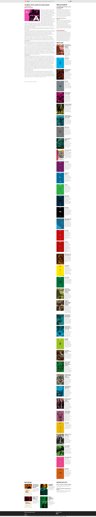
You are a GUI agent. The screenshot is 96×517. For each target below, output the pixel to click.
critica (43, 1)
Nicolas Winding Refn (68, 457)
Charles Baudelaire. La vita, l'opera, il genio (50, 498)
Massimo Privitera (64, 31)
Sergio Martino (67, 265)
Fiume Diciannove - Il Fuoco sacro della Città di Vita (68, 70)
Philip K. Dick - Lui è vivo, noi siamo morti (68, 254)
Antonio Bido (67, 161)
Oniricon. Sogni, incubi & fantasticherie (35, 497)
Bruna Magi (58, 19)
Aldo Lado (66, 81)
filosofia (34, 1)
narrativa (45, 1)
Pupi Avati (66, 241)
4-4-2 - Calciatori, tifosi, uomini (67, 446)
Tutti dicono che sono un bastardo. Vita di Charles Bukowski (36, 486)
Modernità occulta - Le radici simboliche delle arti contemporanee (68, 376)
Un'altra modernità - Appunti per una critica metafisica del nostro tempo (68, 327)
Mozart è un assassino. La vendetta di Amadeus (63, 484)
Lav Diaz (66, 184)
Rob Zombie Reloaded (67, 339)
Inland (50, 1)
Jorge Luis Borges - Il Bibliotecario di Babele (68, 139)
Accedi (68, 1)
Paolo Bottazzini (27, 6)
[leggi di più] (61, 516)
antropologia (39, 1)
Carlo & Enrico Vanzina (67, 173)
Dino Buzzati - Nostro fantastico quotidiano (68, 104)
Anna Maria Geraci (59, 8)
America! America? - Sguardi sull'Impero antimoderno (68, 387)
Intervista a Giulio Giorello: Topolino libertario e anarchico (63, 489)
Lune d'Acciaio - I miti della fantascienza (68, 219)
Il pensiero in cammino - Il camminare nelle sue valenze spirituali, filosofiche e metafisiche (68, 302)
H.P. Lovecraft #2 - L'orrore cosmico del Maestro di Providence (68, 46)
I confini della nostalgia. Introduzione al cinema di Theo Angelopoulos (63, 7)
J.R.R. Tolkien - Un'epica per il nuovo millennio (68, 351)
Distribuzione (25, 514)
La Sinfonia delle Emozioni (60, 30)
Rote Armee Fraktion (68, 150)
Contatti (25, 515)
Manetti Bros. (67, 207)
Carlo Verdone (67, 277)
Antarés (48, 1)
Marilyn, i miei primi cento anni (61, 18)
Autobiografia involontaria (50, 485)
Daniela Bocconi (59, 31)
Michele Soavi (67, 468)
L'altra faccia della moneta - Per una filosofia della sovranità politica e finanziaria (68, 363)
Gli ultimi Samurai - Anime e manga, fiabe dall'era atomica (68, 116)
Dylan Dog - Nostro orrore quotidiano (67, 93)
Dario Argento (67, 422)
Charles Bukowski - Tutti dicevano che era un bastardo (68, 412)
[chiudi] (65, 516)
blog (52, 1)
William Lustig (67, 127)
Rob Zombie (67, 230)
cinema (37, 1)
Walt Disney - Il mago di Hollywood (68, 435)
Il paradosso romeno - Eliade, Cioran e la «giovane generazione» (68, 400)
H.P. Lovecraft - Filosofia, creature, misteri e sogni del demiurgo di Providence (68, 290)
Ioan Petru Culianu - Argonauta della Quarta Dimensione (68, 315)
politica (32, 1)
